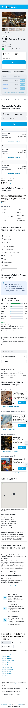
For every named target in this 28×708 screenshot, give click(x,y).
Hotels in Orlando (6, 662)
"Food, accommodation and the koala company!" (13, 341)
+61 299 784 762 (6, 46)
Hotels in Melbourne (7, 658)
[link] (10, 406)
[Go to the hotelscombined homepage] (11, 7)
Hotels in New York (7, 667)
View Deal (21, 402)
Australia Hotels (13, 701)
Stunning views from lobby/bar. (11, 328)
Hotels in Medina (6, 665)
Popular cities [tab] (6, 643)
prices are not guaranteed (11, 683)
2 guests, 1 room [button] (7, 58)
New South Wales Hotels (6, 704)
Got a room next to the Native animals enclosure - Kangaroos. (13, 338)
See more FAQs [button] (14, 586)
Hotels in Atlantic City (7, 669)
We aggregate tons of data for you (11, 691)
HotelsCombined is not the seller (11, 688)
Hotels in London (6, 671)
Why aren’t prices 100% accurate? (11, 694)
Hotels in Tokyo (6, 676)
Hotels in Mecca (6, 656)
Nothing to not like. (8, 345)
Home (7, 701)
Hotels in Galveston (7, 673)
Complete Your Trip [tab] (7, 646)
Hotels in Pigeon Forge (8, 660)
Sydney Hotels (19, 704)
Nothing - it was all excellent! (11, 331)
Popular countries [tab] (17, 643)
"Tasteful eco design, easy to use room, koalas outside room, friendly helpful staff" (12, 325)
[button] (2, 7)
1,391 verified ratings (16, 49)
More (2, 203)
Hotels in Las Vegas (7, 654)
